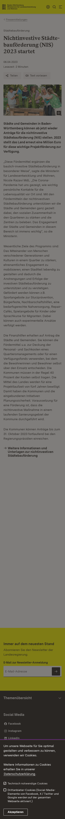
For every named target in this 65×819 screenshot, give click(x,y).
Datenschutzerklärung (19, 774)
